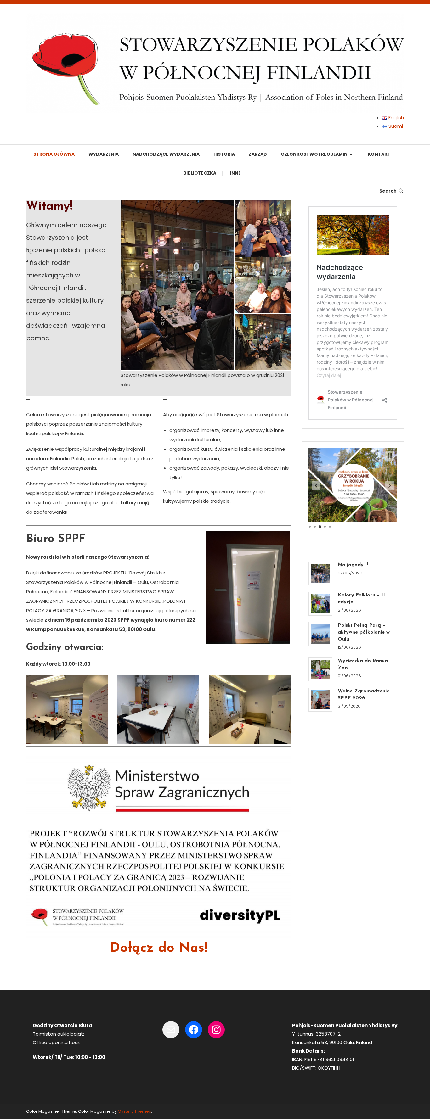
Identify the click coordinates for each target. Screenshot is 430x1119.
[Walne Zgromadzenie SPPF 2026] (320, 700)
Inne (235, 173)
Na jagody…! (353, 565)
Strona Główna (54, 154)
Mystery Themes (134, 1111)
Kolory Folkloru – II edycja (361, 599)
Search (388, 191)
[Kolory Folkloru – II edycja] (320, 604)
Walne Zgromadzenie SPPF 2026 (363, 695)
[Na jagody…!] (320, 573)
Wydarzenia (103, 154)
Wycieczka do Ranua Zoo (363, 664)
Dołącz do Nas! (158, 948)
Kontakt (379, 154)
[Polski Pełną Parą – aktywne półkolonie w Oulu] (320, 634)
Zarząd (258, 154)
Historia (224, 154)
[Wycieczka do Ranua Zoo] (320, 669)
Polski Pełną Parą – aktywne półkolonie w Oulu (364, 632)
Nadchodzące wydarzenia (166, 154)
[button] (316, 485)
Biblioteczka (199, 173)
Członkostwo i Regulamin (314, 154)
